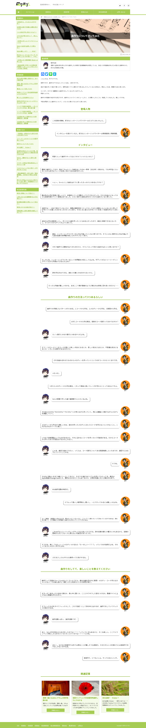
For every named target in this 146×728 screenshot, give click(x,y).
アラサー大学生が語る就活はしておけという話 (27, 163)
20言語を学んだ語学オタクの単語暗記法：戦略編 (27, 122)
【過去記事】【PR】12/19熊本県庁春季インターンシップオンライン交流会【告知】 (27, 66)
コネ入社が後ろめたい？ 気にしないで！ (27, 36)
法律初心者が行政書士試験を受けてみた (27, 28)
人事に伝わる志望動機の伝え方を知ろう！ (27, 197)
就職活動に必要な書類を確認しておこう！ (27, 211)
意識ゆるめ (84, 12)
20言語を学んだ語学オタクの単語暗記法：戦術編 (27, 117)
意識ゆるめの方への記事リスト (52, 17)
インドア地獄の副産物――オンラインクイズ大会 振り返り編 (27, 107)
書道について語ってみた (24, 89)
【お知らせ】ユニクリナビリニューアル (27, 41)
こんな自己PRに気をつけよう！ (27, 32)
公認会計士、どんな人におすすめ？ (26, 22)
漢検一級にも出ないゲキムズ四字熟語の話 (27, 84)
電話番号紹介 (72, 725)
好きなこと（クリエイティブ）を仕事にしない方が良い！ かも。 (27, 55)
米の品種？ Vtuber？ (24, 147)
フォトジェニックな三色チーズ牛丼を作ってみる (27, 169)
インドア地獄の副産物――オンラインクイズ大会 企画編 (27, 112)
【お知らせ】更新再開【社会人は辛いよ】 (27, 61)
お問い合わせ (121, 12)
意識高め (48, 12)
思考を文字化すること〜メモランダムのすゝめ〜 (27, 102)
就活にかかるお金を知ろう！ (26, 207)
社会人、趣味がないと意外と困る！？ (26, 158)
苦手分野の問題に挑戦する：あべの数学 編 (27, 79)
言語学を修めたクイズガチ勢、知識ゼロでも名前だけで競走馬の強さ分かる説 (27, 152)
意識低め (37, 725)
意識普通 (66, 12)
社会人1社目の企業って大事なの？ (26, 47)
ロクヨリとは (30, 12)
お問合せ (80, 725)
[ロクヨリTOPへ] (41, 17)
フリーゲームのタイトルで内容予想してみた (27, 139)
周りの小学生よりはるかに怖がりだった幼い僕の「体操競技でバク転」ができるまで (27, 181)
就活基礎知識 (103, 12)
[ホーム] (18, 12)
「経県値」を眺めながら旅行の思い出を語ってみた (27, 134)
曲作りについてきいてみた (25, 144)
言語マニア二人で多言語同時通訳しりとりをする (27, 93)
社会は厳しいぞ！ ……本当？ (26, 51)
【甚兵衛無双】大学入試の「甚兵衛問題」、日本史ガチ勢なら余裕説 (27, 174)
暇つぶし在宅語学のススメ (25, 97)
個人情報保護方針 (55, 725)
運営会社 (64, 725)
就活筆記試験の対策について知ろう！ (27, 203)
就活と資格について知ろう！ (26, 193)
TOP (18, 725)
